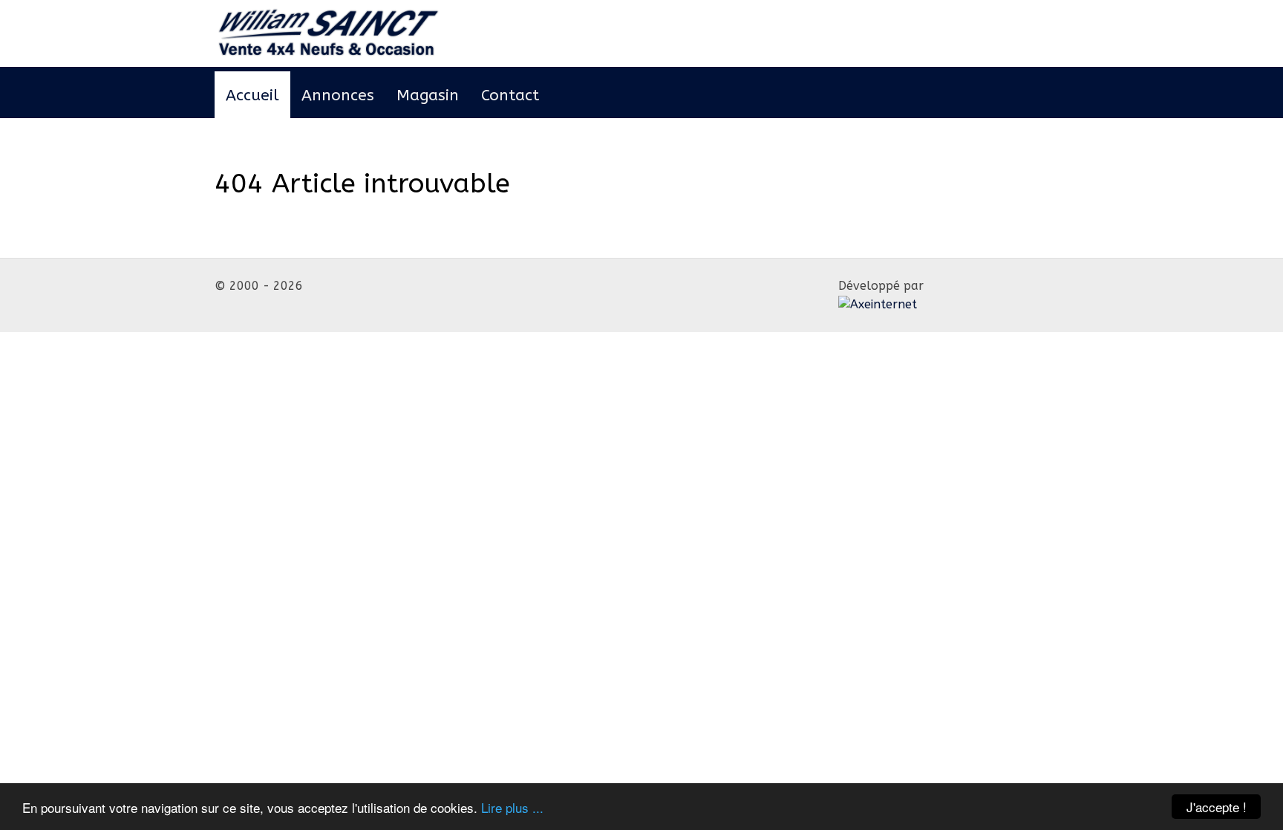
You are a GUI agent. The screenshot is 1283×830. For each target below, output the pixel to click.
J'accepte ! (1216, 806)
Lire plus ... (512, 807)
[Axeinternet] (330, 32)
